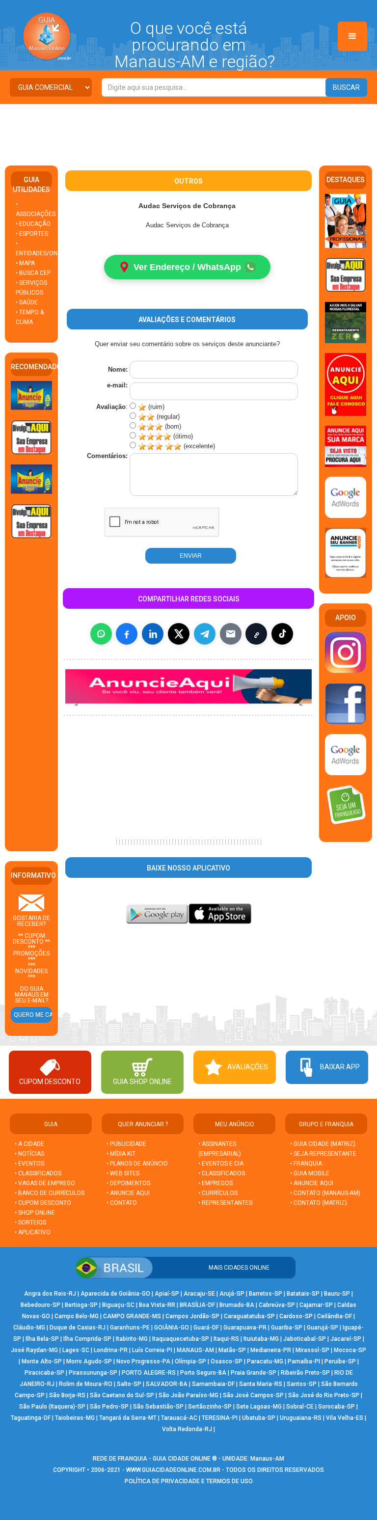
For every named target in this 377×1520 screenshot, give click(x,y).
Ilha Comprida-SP (87, 1338)
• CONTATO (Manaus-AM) (325, 1193)
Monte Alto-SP (42, 1361)
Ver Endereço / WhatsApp (187, 267)
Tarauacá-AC (179, 1417)
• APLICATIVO (33, 1232)
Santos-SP (302, 1384)
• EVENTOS (29, 1163)
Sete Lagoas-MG (259, 1406)
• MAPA (25, 263)
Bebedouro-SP (40, 1305)
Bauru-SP (337, 1293)
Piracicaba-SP (44, 1372)
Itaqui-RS (226, 1338)
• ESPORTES (32, 233)
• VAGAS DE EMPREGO (45, 1183)
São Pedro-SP (109, 1406)
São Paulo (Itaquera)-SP (52, 1406)
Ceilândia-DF (334, 1316)
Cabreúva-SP (277, 1305)
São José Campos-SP (253, 1395)
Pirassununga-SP (93, 1372)
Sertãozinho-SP (210, 1406)
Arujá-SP (231, 1293)
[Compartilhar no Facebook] (126, 634)
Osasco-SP (226, 1361)
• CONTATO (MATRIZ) (318, 1202)
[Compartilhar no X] (178, 634)
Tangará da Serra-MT (128, 1417)
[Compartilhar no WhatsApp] (101, 634)
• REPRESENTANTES (225, 1202)
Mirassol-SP (312, 1350)
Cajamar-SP (316, 1305)
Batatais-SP (303, 1293)
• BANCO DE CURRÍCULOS (49, 1193)
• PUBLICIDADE (126, 1143)
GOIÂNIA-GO (171, 1327)
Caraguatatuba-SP (249, 1316)
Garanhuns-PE (130, 1327)
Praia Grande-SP (253, 1372)
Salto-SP (129, 1384)
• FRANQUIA (306, 1163)
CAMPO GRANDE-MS (132, 1316)
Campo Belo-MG (76, 1316)
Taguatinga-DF (31, 1417)
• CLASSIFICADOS (38, 1173)
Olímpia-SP (190, 1361)
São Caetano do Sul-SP (122, 1395)
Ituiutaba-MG (261, 1338)
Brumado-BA (236, 1305)
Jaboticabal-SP (304, 1338)
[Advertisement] (188, 131)
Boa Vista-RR (157, 1305)
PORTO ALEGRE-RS (149, 1372)
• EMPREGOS (215, 1183)
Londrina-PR (111, 1350)
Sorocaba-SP (336, 1406)
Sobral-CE (300, 1406)
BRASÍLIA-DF (197, 1305)
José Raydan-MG (34, 1350)
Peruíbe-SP (340, 1361)
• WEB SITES (123, 1173)
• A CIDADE (29, 1143)
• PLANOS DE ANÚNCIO (137, 1163)
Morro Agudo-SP (89, 1361)
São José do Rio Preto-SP (323, 1395)
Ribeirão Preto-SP (305, 1372)
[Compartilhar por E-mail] (231, 634)
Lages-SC (75, 1350)
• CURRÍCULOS (218, 1193)
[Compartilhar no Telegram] (204, 634)
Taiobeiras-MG (75, 1417)
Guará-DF (206, 1327)
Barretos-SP (265, 1293)
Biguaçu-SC (118, 1305)
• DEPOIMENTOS (128, 1183)
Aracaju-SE (199, 1293)
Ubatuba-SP (258, 1417)
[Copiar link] (256, 634)
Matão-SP (232, 1350)
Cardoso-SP (296, 1316)
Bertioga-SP (81, 1305)
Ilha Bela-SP (42, 1338)
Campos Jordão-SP (192, 1316)
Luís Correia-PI (152, 1350)
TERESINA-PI (220, 1417)
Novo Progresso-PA (143, 1361)
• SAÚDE (27, 302)
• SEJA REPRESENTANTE (324, 1153)
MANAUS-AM (195, 1350)
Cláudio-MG (29, 1327)
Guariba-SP (286, 1327)
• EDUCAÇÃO (33, 223)
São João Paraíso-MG (188, 1395)
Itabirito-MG (132, 1338)
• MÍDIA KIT (121, 1153)
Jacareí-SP (345, 1338)
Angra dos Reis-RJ (50, 1293)
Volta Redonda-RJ (187, 1429)
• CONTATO (122, 1202)
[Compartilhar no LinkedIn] (152, 634)
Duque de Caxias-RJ (78, 1327)
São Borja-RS (67, 1395)
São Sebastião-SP (158, 1406)
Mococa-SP (350, 1350)
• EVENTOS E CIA (220, 1163)
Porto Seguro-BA (203, 1372)
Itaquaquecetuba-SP (180, 1338)
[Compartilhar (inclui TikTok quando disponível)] (282, 634)
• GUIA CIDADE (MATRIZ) (322, 1143)
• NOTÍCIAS (29, 1153)
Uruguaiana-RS (301, 1417)
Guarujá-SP (322, 1327)
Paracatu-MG (265, 1361)
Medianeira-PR (270, 1350)
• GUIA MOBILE (309, 1173)
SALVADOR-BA (167, 1384)
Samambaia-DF (213, 1384)
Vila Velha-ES (344, 1417)
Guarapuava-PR (245, 1327)
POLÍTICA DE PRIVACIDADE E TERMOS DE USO (189, 1481)
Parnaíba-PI (304, 1361)
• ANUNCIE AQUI (128, 1193)
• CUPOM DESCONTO (43, 1202)
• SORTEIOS (30, 1222)
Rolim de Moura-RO (85, 1384)
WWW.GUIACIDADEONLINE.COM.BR (173, 1469)
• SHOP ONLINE (35, 1212)
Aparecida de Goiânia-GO (115, 1293)
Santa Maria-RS (260, 1384)
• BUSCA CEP (33, 273)
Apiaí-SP (167, 1293)
